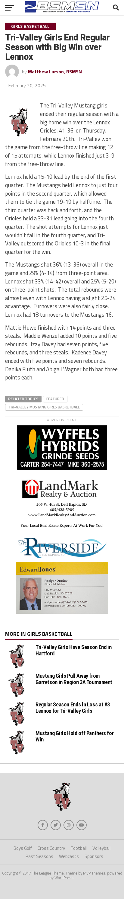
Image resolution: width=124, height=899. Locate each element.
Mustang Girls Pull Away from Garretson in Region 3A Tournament (74, 679)
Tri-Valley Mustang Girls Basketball (44, 407)
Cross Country (51, 848)
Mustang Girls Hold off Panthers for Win (74, 736)
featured (55, 399)
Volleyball (101, 848)
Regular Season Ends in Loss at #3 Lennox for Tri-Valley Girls (73, 707)
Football (79, 848)
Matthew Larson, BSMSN (55, 71)
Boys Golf (23, 848)
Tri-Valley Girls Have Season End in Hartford (73, 650)
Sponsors (94, 856)
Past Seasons (39, 856)
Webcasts (69, 856)
